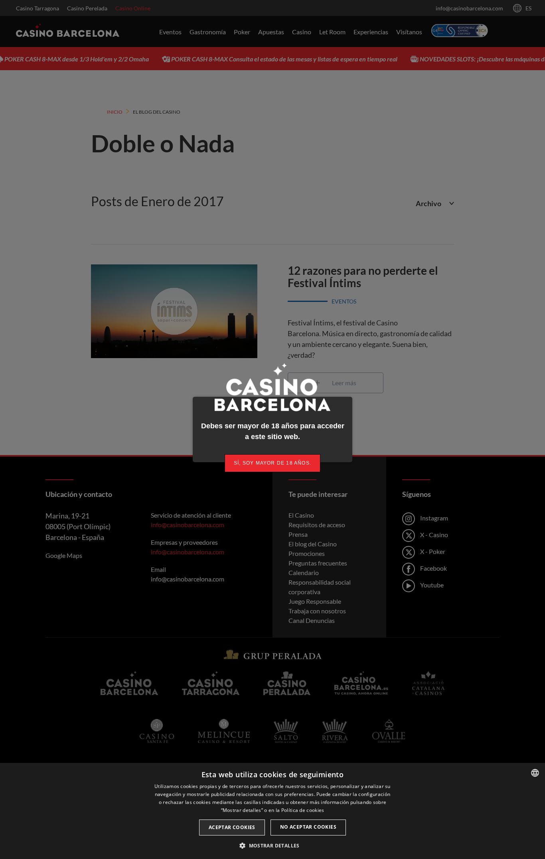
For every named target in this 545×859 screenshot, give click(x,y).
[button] (272, 845)
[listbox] (535, 773)
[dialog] (272, 811)
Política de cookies (302, 810)
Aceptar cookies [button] (232, 827)
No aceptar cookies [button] (308, 827)
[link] (272, 463)
